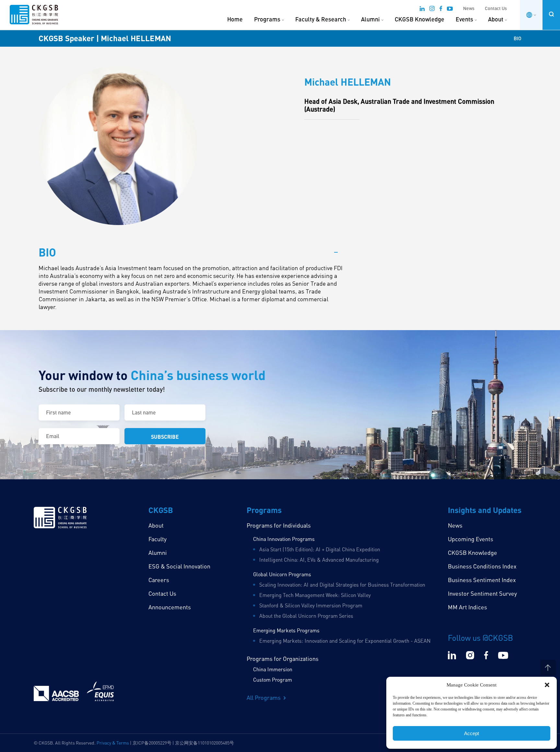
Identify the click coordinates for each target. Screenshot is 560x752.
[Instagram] (432, 9)
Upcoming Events (470, 539)
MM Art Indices (467, 607)
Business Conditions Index (482, 566)
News (468, 8)
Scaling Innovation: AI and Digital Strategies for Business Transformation (342, 584)
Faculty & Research (320, 19)
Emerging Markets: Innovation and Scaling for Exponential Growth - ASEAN (345, 641)
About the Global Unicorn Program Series (306, 616)
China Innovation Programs (284, 539)
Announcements (169, 607)
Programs (267, 19)
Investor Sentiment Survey (482, 593)
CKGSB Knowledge (419, 19)
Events (464, 19)
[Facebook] (440, 9)
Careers (158, 579)
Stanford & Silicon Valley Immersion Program (310, 605)
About (495, 19)
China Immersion (272, 669)
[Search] (551, 14)
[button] (547, 685)
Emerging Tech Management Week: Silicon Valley (315, 595)
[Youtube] (450, 9)
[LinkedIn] (422, 9)
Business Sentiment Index (482, 579)
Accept (471, 733)
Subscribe (165, 436)
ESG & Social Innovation (179, 566)
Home (235, 19)
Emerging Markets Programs (286, 630)
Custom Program (272, 679)
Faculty (157, 539)
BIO (517, 38)
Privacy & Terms (113, 743)
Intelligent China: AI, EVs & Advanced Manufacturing (319, 559)
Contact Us (496, 8)
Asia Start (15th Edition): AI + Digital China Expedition (319, 549)
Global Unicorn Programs (282, 574)
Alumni (370, 19)
